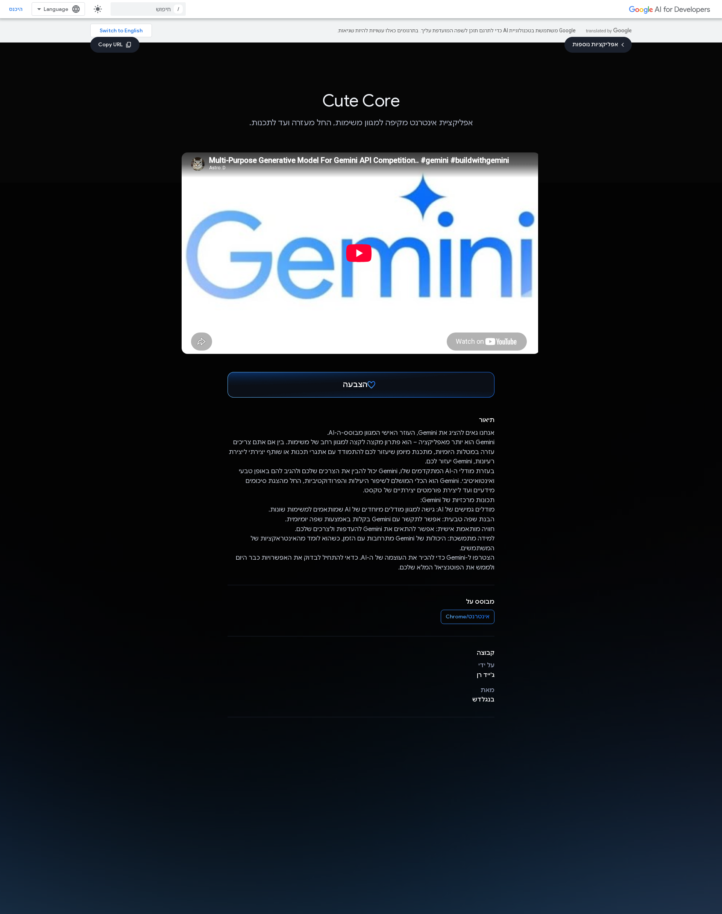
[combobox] (148, 9)
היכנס (16, 9)
